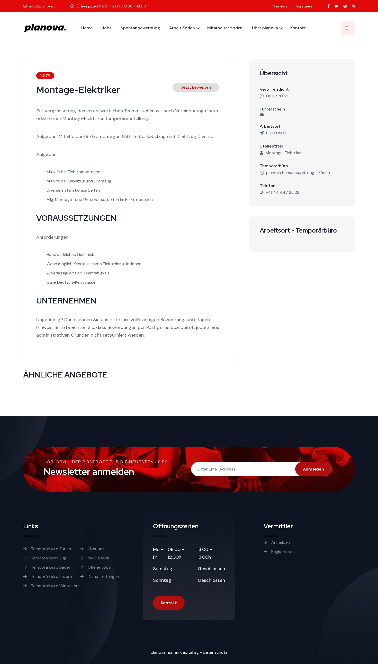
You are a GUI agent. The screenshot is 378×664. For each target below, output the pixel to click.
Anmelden (281, 6)
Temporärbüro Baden (50, 567)
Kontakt (298, 28)
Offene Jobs (99, 567)
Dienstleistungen (103, 576)
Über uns (95, 548)
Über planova (265, 28)
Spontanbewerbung (140, 28)
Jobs (106, 28)
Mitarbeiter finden (225, 28)
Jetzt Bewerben (196, 87)
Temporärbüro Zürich (50, 548)
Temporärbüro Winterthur (55, 585)
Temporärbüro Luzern (51, 576)
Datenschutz (215, 652)
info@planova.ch (43, 6)
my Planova (98, 558)
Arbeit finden (182, 28)
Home (87, 28)
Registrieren (304, 6)
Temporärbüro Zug (48, 558)
